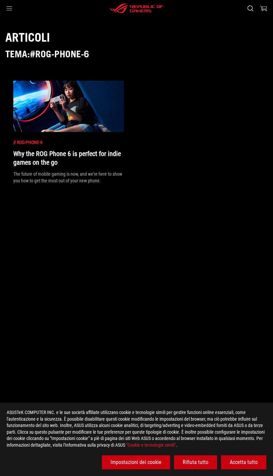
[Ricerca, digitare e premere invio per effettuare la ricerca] (250, 8)
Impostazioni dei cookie (136, 462)
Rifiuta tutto (195, 462)
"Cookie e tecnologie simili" (151, 445)
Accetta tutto (244, 462)
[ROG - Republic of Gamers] (136, 8)
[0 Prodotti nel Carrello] (264, 8)
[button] (9, 8)
